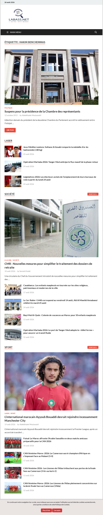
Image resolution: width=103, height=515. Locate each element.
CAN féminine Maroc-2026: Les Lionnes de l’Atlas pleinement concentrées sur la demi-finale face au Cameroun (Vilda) (60, 484)
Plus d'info (46, 510)
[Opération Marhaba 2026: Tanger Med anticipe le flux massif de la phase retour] (13, 162)
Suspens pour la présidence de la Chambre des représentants (42, 111)
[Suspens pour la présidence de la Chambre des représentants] (51, 77)
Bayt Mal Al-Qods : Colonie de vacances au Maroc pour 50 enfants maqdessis (59, 315)
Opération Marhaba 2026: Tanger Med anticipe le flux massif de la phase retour (60, 162)
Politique (8, 108)
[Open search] (96, 32)
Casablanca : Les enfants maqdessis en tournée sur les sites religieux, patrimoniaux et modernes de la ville (55, 286)
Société (16, 260)
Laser (7, 413)
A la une (8, 260)
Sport (13, 413)
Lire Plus (9, 129)
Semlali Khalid (25, 271)
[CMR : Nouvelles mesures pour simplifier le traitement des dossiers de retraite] (51, 200)
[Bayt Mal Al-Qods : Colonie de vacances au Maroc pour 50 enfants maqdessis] (13, 315)
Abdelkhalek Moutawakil (31, 115)
